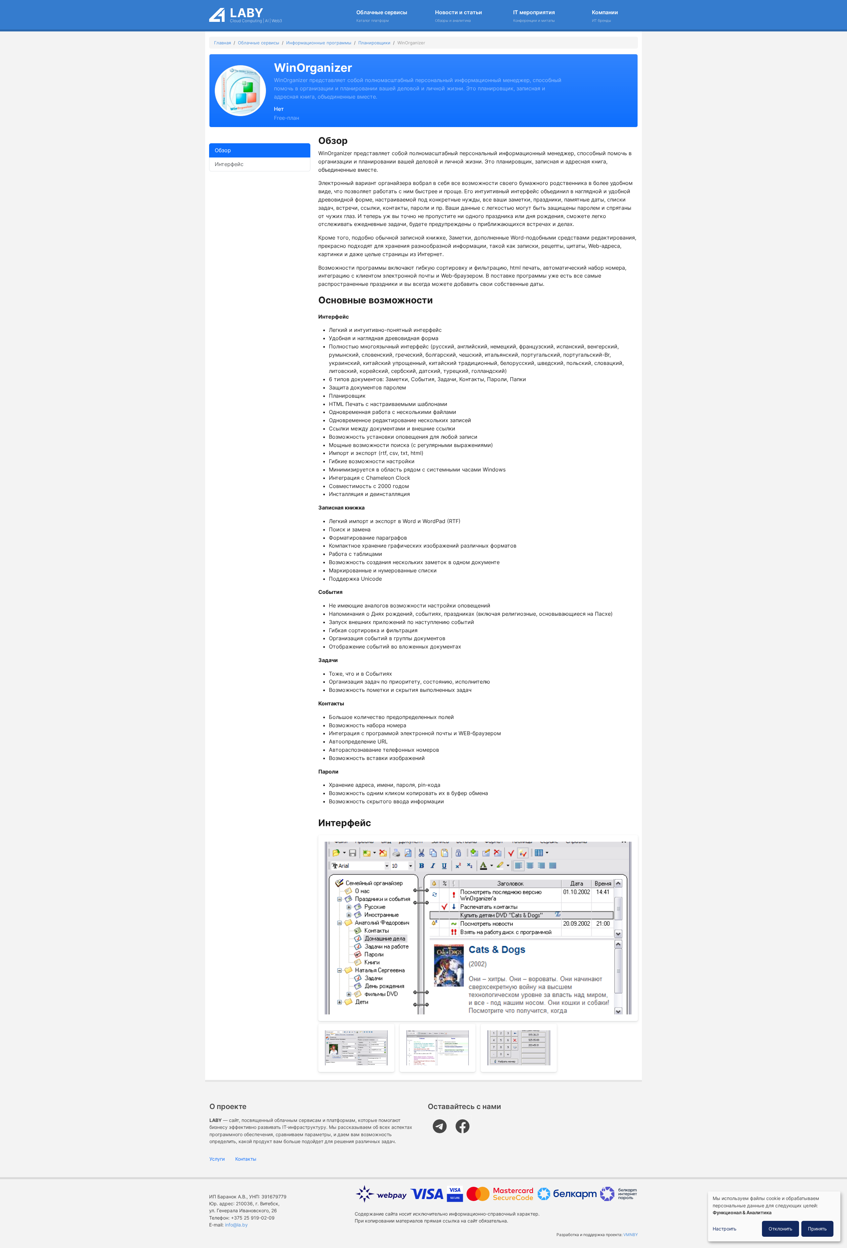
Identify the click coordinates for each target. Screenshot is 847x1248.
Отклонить (780, 1228)
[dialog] (774, 1216)
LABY (246, 12)
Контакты (245, 1159)
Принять (817, 1228)
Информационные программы (318, 42)
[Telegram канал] (441, 1122)
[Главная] (217, 13)
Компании (605, 16)
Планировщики (374, 42)
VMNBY (630, 1234)
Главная (222, 42)
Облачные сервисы (381, 16)
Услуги (217, 1159)
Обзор (223, 150)
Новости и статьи (458, 16)
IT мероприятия (534, 16)
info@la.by (236, 1224)
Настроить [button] (724, 1228)
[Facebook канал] (464, 1122)
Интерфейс (229, 164)
